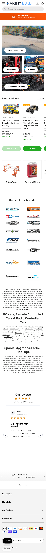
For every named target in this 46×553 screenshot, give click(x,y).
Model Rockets (24, 307)
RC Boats (31, 70)
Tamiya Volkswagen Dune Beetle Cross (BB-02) (10, 123)
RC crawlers (29, 329)
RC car (16, 356)
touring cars (14, 329)
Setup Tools (11, 182)
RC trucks (39, 329)
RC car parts (38, 358)
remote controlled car (27, 356)
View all (40, 98)
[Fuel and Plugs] (32, 169)
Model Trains (26, 309)
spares (41, 301)
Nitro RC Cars (37, 303)
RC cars (31, 327)
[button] (42, 3)
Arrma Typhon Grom (15, 50)
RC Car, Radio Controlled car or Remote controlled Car (25, 297)
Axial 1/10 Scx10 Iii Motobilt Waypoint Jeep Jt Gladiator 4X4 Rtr (31, 124)
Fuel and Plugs (32, 182)
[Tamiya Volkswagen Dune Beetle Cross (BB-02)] (11, 109)
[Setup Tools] (11, 169)
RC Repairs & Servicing (16, 87)
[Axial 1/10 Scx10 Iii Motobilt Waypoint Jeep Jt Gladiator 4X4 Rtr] (32, 109)
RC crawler (18, 333)
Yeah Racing (11, 70)
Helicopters (30, 295)
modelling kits (21, 295)
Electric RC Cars (25, 303)
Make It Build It (12, 547)
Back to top (23, 485)
